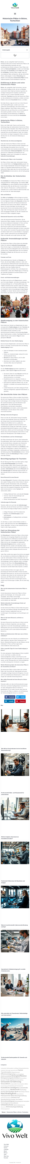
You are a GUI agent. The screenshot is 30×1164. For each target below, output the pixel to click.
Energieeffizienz (19, 1076)
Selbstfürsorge (15, 1097)
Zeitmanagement (5, 1108)
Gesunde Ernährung (11, 1082)
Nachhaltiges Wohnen (24, 1091)
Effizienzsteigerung (8, 1074)
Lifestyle (6, 1149)
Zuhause (6, 1146)
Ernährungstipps (10, 1080)
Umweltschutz (7, 1105)
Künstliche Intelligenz (10, 1088)
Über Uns (6, 1156)
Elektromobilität (6, 1076)
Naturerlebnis (19, 1093)
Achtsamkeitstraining (23, 1068)
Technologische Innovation (22, 1101)
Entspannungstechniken (10, 1078)
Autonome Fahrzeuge (5, 1070)
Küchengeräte (20, 1085)
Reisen (3, 1112)
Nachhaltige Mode (12, 1091)
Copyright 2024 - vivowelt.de (15, 1162)
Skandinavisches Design (8, 1099)
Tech (5, 1154)
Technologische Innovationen (9, 1103)
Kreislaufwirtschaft (12, 1085)
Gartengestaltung (19, 1080)
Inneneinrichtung (4, 1085)
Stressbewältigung (7, 1101)
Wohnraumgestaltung (14, 1107)
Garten (5, 1147)
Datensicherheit (13, 1070)
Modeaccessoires (5, 1089)
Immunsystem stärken (22, 1083)
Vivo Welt (6, 1144)
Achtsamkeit (3, 1068)
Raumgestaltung (21, 1095)
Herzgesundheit (13, 1083)
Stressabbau (19, 1099)
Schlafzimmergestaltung (6, 1097)
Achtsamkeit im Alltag (12, 1068)
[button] (15, 13)
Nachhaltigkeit (8, 1093)
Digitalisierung (16, 1072)
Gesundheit (5, 1084)
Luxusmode (23, 1088)
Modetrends (15, 1090)
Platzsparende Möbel (8, 1095)
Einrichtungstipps (19, 1074)
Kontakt (6, 1157)
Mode (5, 1151)
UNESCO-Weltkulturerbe (19, 1105)
